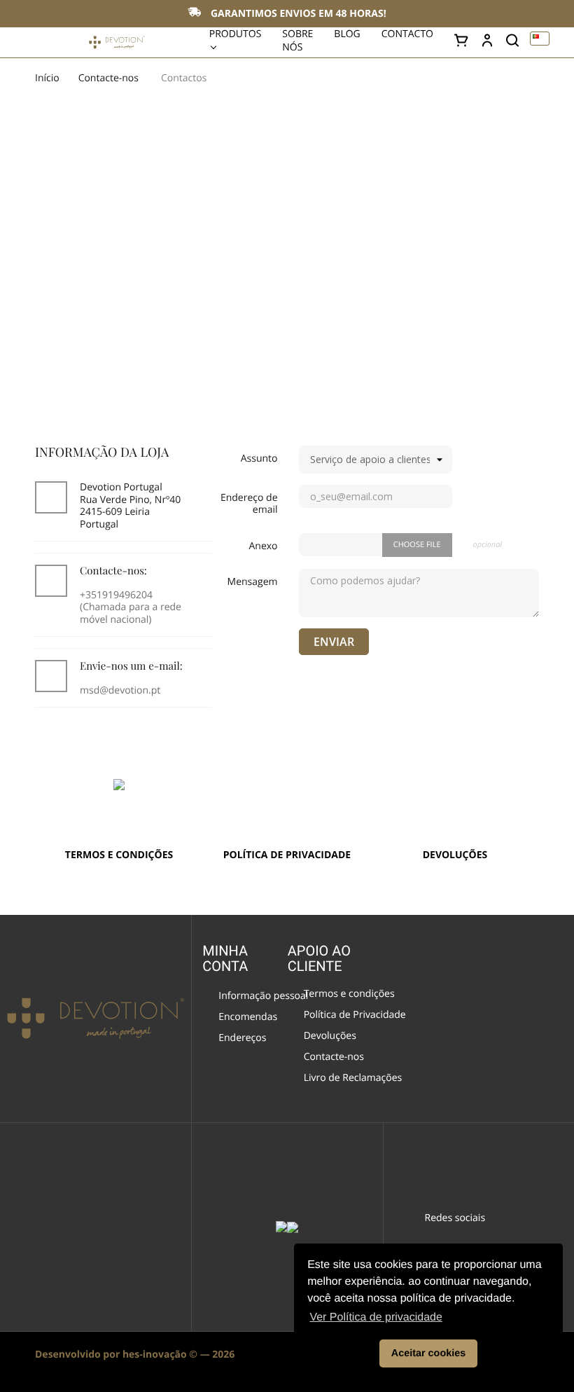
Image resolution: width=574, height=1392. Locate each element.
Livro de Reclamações (345, 1078)
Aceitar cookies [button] (428, 1353)
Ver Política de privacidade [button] (375, 1317)
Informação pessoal (255, 996)
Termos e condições (343, 994)
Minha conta (225, 958)
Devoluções (330, 1036)
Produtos (235, 34)
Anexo (262, 546)
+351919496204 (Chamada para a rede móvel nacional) (130, 607)
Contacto (407, 34)
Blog (347, 34)
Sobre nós (297, 40)
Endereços (242, 1039)
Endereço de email (249, 503)
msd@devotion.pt (120, 690)
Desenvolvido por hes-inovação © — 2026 (134, 1354)
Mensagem (252, 581)
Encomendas (247, 1018)
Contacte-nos (334, 1057)
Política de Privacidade (347, 1015)
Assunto (259, 458)
